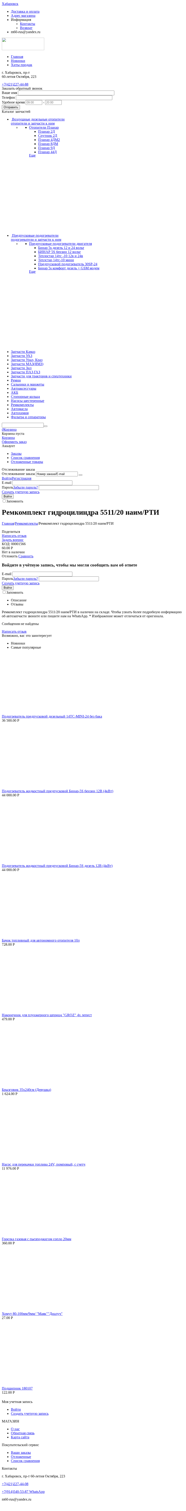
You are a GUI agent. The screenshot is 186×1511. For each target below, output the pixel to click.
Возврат (26, 28)
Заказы (16, 453)
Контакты (27, 24)
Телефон (8, 97)
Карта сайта (20, 1437)
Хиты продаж (21, 65)
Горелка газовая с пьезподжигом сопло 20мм (36, 1239)
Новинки (18, 61)
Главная (17, 57)
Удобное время (13, 102)
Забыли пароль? (25, 487)
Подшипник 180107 (17, 1388)
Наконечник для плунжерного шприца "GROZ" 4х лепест (47, 1015)
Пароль (7, 487)
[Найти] (45, 426)
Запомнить (14, 501)
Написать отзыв (14, 536)
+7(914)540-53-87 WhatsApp (23, 1492)
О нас (15, 1429)
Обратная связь (22, 1433)
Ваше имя (9, 93)
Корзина (8, 438)
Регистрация (21, 478)
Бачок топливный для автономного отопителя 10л (41, 940)
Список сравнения (25, 458)
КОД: (6, 544)
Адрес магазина (23, 15)
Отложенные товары (27, 462)
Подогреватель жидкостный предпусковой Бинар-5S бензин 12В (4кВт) (57, 791)
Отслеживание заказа (18, 474)
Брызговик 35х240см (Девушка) (26, 1090)
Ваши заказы (21, 1452)
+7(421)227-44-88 (15, 84)
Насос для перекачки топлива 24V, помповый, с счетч (43, 1164)
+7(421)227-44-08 (15, 1484)
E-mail (6, 483)
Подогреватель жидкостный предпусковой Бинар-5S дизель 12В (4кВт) (57, 866)
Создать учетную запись (20, 492)
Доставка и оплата (25, 11)
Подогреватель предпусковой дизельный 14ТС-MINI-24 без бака (52, 716)
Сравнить (25, 556)
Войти (7, 478)
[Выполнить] (80, 475)
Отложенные (21, 1457)
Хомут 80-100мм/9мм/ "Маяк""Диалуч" (32, 1314)
